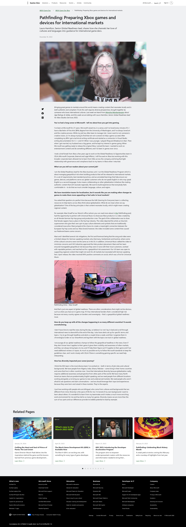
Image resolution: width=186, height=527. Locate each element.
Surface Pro (12, 484)
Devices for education (72, 488)
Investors (152, 498)
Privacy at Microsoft (155, 494)
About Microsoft (154, 488)
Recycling (148, 515)
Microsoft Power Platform (100, 498)
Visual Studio (125, 508)
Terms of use (119, 515)
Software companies (128, 505)
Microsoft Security (98, 488)
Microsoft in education (72, 484)
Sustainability (154, 508)
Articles (79, 3)
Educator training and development (76, 501)
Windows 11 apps (14, 508)
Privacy (111, 515)
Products (54, 3)
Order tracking (43, 498)
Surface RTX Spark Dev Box (16, 494)
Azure (123, 484)
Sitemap (91, 515)
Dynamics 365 (97, 491)
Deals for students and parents (75, 505)
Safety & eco (139, 515)
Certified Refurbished (45, 501)
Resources (63, 3)
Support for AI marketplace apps (131, 494)
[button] (82, 468)
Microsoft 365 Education (73, 494)
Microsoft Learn (126, 491)
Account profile (43, 484)
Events (71, 3)
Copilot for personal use (16, 501)
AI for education (71, 508)
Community (87, 3)
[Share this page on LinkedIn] (42, 117)
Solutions (45, 3)
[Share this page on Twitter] (42, 109)
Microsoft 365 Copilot (99, 505)
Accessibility (153, 505)
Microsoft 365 (97, 494)
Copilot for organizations (16, 498)
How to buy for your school (74, 498)
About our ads (158, 515)
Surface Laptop (13, 488)
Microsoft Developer (128, 488)
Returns (41, 494)
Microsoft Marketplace (128, 501)
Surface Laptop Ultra (15, 491)
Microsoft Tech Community (129, 498)
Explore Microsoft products (17, 505)
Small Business (97, 508)
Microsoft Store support (45, 491)
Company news (154, 491)
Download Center (43, 488)
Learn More (18, 461)
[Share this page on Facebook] (42, 113)
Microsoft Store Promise (45, 505)
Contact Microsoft (101, 515)
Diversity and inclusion (156, 501)
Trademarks (129, 515)
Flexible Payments (44, 508)
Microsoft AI (96, 484)
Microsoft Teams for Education (75, 491)
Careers (152, 484)
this (116, 213)
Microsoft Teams (97, 501)
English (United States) (18, 514)
